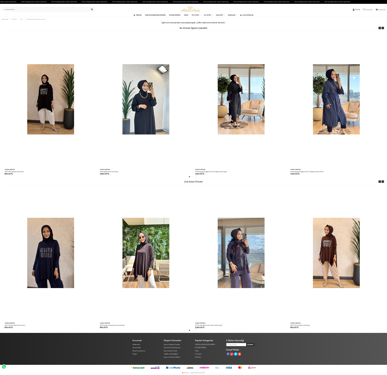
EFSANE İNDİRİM (174, 15)
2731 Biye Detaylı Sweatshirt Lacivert (35, 19)
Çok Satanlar (247, 15)
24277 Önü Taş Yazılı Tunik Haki (299, 325)
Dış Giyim (219, 15)
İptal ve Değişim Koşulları (172, 344)
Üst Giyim (195, 15)
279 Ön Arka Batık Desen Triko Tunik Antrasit (113, 325)
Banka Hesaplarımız (139, 351)
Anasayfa (5, 19)
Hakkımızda (136, 344)
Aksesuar (231, 15)
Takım (186, 15)
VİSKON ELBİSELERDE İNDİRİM (155, 15)
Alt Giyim (207, 15)
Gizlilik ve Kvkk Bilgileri (171, 354)
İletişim (135, 354)
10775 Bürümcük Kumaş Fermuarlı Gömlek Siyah (305, 172)
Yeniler (138, 15)
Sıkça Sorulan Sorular (170, 351)
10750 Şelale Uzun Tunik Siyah (14, 172)
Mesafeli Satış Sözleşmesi (172, 348)
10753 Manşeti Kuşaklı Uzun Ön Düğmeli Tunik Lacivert (211, 172)
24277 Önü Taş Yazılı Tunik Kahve (205, 325)
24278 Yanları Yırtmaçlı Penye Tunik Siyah (17, 325)
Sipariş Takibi (137, 348)
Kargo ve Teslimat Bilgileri (172, 357)
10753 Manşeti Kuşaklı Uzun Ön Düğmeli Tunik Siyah (116, 172)
